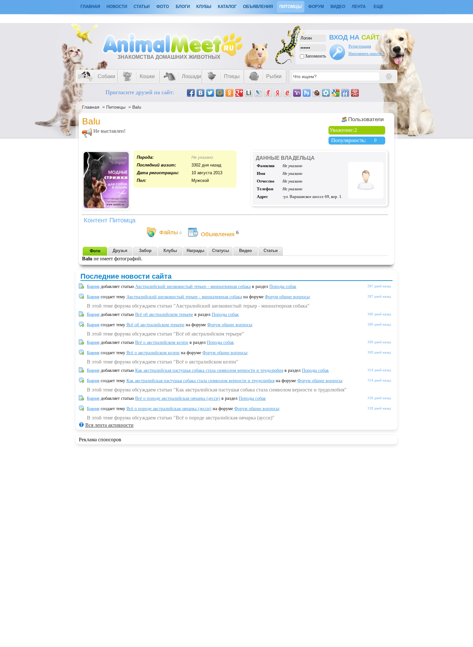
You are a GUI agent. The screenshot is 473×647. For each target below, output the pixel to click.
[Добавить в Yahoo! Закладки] (297, 93)
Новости (117, 6)
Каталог (227, 6)
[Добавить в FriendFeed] (345, 93)
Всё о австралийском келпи (161, 342)
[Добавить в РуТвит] (307, 93)
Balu (136, 107)
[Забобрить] (316, 93)
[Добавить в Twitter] (210, 93)
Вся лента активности (109, 425)
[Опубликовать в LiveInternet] (249, 93)
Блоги (183, 6)
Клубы (203, 6)
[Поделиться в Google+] (239, 93)
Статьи (142, 6)
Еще (379, 6)
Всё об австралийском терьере (164, 314)
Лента (359, 6)
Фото (162, 6)
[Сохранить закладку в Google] (335, 93)
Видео (337, 6)
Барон (93, 286)
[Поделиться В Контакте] (200, 93)
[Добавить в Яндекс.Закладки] (278, 93)
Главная (90, 107)
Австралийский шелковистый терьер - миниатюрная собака (193, 286)
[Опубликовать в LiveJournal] (258, 93)
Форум (316, 6)
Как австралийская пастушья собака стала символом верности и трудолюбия (209, 370)
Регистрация (359, 46)
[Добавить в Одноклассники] (229, 93)
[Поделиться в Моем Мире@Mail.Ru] (220, 93)
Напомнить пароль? (366, 53)
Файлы (168, 232)
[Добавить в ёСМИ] (287, 93)
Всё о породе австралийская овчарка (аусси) (177, 398)
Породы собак (282, 286)
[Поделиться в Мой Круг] (326, 93)
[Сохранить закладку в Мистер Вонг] (355, 93)
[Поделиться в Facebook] (191, 93)
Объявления (258, 6)
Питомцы (290, 6)
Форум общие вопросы (287, 296)
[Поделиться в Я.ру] (268, 93)
